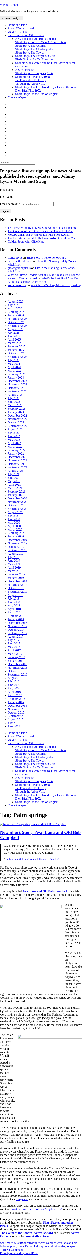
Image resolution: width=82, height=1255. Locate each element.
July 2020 (13, 515)
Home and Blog (17, 24)
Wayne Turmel (9, 4)
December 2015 (17, 705)
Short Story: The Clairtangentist (34, 49)
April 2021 (14, 484)
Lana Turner (25, 1246)
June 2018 (14, 602)
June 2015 (14, 726)
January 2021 (16, 495)
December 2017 (17, 622)
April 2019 (14, 567)
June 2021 (14, 477)
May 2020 (14, 522)
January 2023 (16, 412)
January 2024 (16, 377)
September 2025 (17, 325)
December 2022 (17, 415)
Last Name (6, 196)
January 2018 (16, 619)
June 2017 (14, 643)
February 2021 (16, 491)
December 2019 (17, 539)
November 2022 (17, 419)
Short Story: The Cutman (30, 45)
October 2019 (16, 546)
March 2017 (15, 653)
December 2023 (17, 381)
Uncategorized (31, 1242)
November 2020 (17, 501)
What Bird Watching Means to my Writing (56, 285)
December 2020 (17, 498)
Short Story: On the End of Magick (36, 94)
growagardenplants (19, 268)
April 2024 (14, 367)
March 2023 (15, 405)
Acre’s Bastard (43, 1232)
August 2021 (15, 470)
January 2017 (16, 660)
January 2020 (16, 536)
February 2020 (16, 533)
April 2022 (14, 443)
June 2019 (14, 560)
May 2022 (14, 439)
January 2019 (16, 577)
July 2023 (13, 398)
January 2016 (16, 702)
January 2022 (16, 453)
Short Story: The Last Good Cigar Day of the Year (45, 87)
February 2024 (16, 374)
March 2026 (15, 308)
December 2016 (17, 664)
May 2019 (14, 564)
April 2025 (14, 339)
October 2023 (16, 387)
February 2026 (16, 312)
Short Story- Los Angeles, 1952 (34, 73)
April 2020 (14, 526)
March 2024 (15, 370)
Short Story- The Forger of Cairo (35, 56)
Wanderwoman (17, 285)
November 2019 (17, 543)
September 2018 (17, 591)
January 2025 (16, 349)
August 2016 (15, 678)
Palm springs (41, 1246)
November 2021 (17, 460)
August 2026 (15, 301)
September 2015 (17, 716)
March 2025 (15, 343)
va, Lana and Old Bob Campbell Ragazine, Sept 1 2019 (33, 858)
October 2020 (16, 505)
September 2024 (17, 356)
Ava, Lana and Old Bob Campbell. (45, 891)
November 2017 (17, 626)
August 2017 (15, 636)
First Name (6, 189)
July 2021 (13, 474)
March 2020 (15, 529)
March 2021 (15, 488)
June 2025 (14, 336)
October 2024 (16, 353)
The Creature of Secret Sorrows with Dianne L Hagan (40, 231)
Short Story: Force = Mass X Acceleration (40, 42)
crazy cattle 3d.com (19, 261)
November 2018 (17, 584)
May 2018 (14, 605)
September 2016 (17, 674)
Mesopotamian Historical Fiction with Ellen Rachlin (39, 234)
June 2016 (14, 684)
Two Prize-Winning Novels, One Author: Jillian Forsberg (42, 227)
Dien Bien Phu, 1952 (28, 90)
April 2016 (14, 691)
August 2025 (15, 329)
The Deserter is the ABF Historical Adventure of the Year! (42, 238)
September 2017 (17, 633)
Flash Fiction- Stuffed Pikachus (34, 59)
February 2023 (16, 408)
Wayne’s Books (17, 31)
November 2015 (17, 709)
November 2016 (17, 667)
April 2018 (14, 609)
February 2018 (16, 615)
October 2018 (16, 588)
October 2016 (16, 671)
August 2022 (15, 429)
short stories (58, 1246)
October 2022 (16, 422)
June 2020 (14, 519)
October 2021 (16, 463)
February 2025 (16, 346)
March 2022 (15, 446)
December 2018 (17, 581)
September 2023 (17, 391)
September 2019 (17, 550)
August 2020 (15, 512)
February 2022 (16, 450)
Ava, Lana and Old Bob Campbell (36, 38)
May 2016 (14, 688)
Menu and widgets (12, 18)
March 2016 (15, 695)
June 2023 (14, 401)
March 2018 (15, 612)
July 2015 (13, 722)
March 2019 (15, 571)
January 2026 (16, 315)
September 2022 (17, 425)
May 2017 (14, 647)
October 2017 (16, 629)
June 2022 (14, 436)
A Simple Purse (24, 69)
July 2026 (13, 305)
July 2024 (13, 360)
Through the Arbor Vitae (30, 83)
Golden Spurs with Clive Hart (26, 241)
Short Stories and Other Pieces (26, 35)
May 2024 (14, 363)
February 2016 (16, 698)
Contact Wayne (17, 97)
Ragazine (22, 1199)
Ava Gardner (48, 1242)
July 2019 (13, 557)
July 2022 (13, 432)
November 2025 (17, 318)
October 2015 (16, 712)
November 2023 (17, 384)
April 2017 (14, 650)
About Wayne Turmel (21, 28)
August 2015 (15, 719)
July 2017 (13, 640)
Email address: (9, 203)
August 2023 (15, 394)
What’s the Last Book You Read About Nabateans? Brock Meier (44, 280)
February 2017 (16, 657)
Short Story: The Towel (29, 52)
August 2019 (15, 553)
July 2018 (13, 598)
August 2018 (15, 595)
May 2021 (14, 481)
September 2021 (17, 467)
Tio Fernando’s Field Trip (30, 80)
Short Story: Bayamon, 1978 (32, 76)
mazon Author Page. (36, 1236)
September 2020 (17, 508)
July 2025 (13, 332)
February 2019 (16, 574)
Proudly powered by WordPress (19, 1253)
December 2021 (17, 457)
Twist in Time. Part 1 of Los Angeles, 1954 (36, 1209)
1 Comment (16, 1249)
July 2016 (13, 681)
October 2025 (16, 322)
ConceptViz (15, 257)
